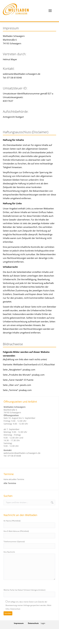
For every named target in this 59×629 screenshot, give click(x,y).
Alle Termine (10, 483)
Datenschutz (33, 623)
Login (43, 623)
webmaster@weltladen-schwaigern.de (22, 453)
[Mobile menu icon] (50, 10)
